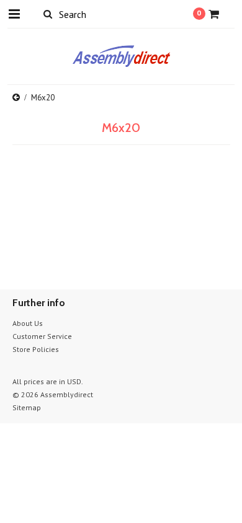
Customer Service (42, 336)
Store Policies (35, 349)
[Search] (48, 13)
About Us (27, 323)
